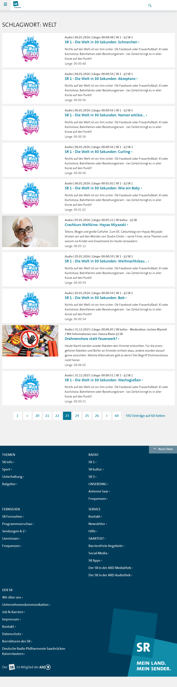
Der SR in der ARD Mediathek (109, 568)
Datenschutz (11, 634)
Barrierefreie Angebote (105, 546)
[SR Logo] (17, 5)
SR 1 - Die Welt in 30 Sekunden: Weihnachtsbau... (106, 261)
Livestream (10, 538)
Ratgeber (9, 484)
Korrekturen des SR (16, 641)
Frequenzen (97, 499)
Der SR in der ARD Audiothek (109, 575)
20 (37, 416)
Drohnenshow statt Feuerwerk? (91, 338)
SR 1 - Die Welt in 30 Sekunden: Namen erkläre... (105, 115)
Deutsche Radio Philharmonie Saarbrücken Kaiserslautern (33, 651)
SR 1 (91, 462)
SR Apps (94, 560)
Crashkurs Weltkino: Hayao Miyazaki (95, 224)
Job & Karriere (12, 612)
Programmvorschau (17, 524)
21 (47, 416)
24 (77, 416)
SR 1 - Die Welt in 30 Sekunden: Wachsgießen (103, 380)
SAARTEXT (96, 538)
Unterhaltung (12, 477)
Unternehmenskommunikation (25, 605)
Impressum (10, 619)
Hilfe (92, 531)
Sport (6, 469)
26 (97, 416)
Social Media (97, 553)
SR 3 (91, 477)
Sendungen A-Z (13, 531)
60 (117, 416)
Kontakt (94, 516)
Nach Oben (165, 449)
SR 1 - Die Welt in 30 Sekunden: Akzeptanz (100, 78)
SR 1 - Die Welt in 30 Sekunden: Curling (97, 151)
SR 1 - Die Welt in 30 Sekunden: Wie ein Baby (102, 188)
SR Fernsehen (12, 516)
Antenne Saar (98, 491)
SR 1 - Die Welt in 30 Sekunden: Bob (95, 297)
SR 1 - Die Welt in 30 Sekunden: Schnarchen (101, 42)
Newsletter (96, 524)
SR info (7, 462)
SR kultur (95, 469)
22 (57, 416)
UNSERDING (97, 484)
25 (87, 416)
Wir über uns (11, 597)
